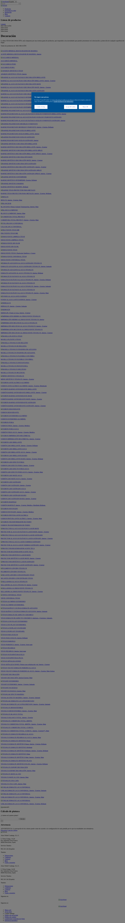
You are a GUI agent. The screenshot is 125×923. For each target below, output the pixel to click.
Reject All (85, 106)
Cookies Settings (41, 106)
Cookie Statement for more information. (63, 101)
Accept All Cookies (70, 106)
